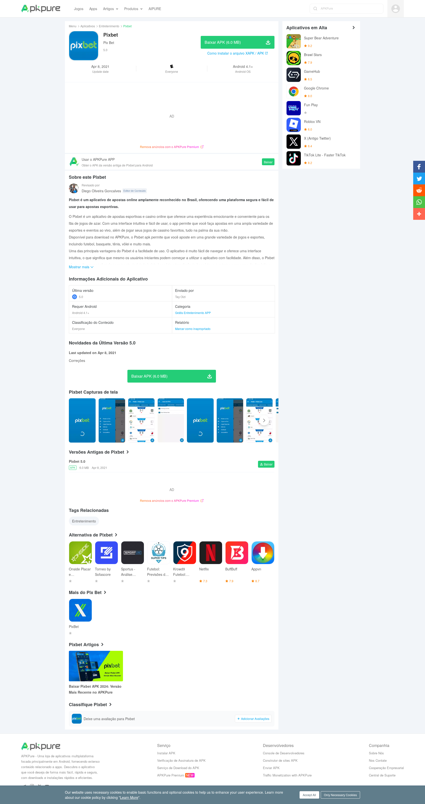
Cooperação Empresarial (386, 767)
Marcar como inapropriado (193, 329)
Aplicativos (87, 26)
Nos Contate (378, 760)
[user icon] (395, 8)
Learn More (129, 797)
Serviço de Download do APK (178, 767)
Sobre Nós (376, 753)
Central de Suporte (382, 775)
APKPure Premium (170, 775)
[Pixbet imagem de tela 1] (112, 420)
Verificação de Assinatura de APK (181, 760)
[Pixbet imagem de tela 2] (141, 420)
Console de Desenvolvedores (283, 753)
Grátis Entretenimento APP (193, 313)
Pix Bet (108, 42)
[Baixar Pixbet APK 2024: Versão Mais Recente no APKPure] (96, 666)
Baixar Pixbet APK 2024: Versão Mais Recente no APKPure (95, 689)
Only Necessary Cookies (340, 795)
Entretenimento (109, 26)
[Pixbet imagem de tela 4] (200, 420)
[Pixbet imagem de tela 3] (171, 420)
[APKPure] (40, 9)
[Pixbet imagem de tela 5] (230, 420)
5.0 (81, 297)
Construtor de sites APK (280, 760)
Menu (72, 26)
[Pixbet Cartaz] (82, 420)
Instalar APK (166, 753)
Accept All (309, 795)
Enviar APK (271, 767)
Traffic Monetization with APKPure (287, 775)
